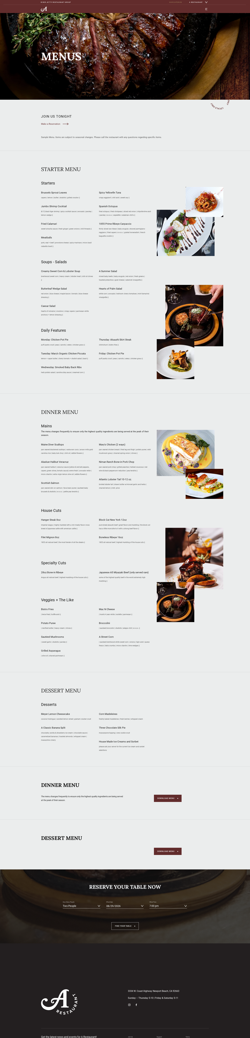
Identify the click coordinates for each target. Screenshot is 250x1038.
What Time (152, 902)
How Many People (68, 902)
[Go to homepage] (44, 9)
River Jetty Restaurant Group (56, 2)
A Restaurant (196, 2)
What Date (109, 902)
